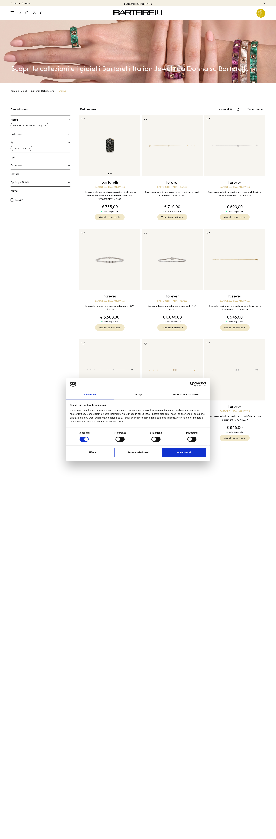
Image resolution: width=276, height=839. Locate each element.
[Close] (264, 3)
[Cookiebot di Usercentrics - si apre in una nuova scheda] (192, 384)
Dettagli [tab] (138, 394)
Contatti (14, 3)
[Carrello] (41, 13)
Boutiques (26, 3)
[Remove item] (45, 125)
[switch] (120, 439)
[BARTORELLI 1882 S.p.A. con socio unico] (138, 13)
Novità (19, 200)
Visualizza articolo (110, 217)
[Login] (34, 13)
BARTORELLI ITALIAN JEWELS (138, 3)
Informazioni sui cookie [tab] (186, 394)
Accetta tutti (184, 452)
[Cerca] (27, 13)
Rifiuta (92, 452)
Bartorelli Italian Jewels (43, 90)
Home (14, 90)
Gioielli (23, 90)
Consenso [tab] (90, 394)
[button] (108, 173)
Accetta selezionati (138, 452)
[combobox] (40, 125)
